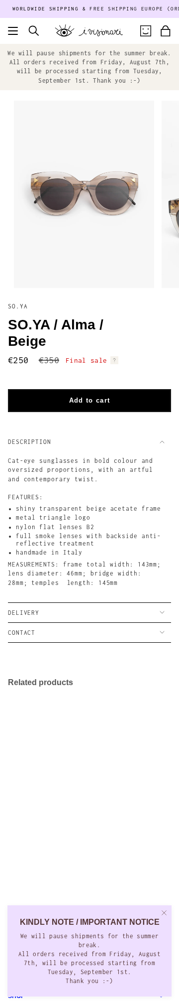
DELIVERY (23, 612)
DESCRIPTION (29, 441)
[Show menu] (13, 30)
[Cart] (166, 30)
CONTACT (21, 632)
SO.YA (18, 306)
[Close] (164, 912)
